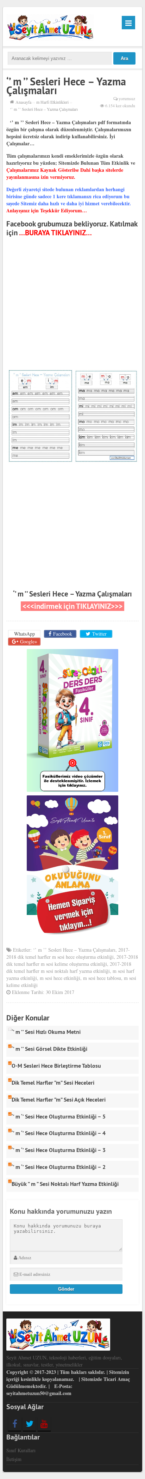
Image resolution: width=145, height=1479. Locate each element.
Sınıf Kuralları (21, 1450)
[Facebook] (14, 1424)
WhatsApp (24, 633)
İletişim (13, 1459)
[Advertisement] (72, 304)
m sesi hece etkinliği (60, 978)
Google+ (28, 641)
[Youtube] (44, 1424)
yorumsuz (127, 98)
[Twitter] (29, 1424)
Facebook (62, 633)
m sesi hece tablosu (102, 978)
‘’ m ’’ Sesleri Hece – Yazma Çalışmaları (72, 594)
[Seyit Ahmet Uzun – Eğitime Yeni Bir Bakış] (50, 27)
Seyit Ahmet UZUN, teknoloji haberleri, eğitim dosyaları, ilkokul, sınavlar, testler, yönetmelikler (64, 1361)
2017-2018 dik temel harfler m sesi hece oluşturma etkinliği (68, 953)
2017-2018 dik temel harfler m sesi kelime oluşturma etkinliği (72, 960)
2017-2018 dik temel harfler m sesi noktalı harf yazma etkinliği (68, 967)
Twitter (99, 633)
